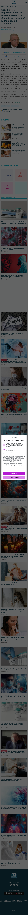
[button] (14, 453)
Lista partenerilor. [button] (15, 461)
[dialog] (14, 457)
